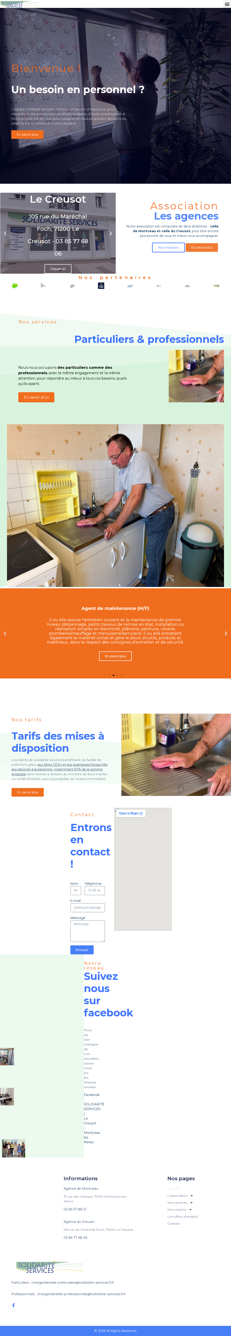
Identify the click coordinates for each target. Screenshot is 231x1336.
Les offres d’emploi (182, 1217)
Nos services (177, 1203)
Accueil (173, 1189)
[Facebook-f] (14, 1305)
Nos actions (176, 1210)
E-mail (75, 900)
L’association (177, 1196)
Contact (173, 1223)
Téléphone (93, 883)
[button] (227, 4)
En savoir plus (36, 397)
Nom (74, 883)
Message (77, 918)
